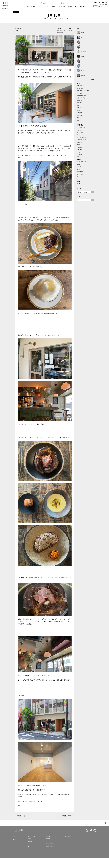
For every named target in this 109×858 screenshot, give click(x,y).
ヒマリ (78, 176)
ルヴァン (66, 146)
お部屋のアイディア (81, 139)
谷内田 (78, 169)
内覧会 (78, 144)
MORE (92, 79)
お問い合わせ (61, 6)
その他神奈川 (80, 112)
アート (78, 152)
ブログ (48, 6)
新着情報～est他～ (22, 816)
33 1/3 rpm (79, 154)
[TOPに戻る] (105, 823)
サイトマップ (49, 841)
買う (62, 3)
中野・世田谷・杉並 (81, 95)
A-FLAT (70, 30)
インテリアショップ (81, 161)
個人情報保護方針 (50, 846)
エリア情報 (79, 130)
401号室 (31, 785)
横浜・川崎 (79, 100)
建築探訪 (79, 159)
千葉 (78, 120)
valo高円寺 (79, 142)
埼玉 (78, 105)
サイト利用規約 (49, 843)
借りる (43, 3)
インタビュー (80, 179)
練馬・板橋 (79, 93)
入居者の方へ (81, 6)
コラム (78, 164)
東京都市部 (79, 103)
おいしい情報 (60, 32)
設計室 (33, 6)
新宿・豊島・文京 (81, 98)
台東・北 (79, 107)
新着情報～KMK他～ (67, 816)
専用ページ (95, 6)
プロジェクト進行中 (81, 137)
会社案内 (48, 836)
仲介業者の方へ (71, 6)
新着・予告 (79, 149)
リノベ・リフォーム (81, 174)
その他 (78, 110)
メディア (79, 166)
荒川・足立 (79, 117)
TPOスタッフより (61, 30)
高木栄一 (79, 181)
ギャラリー (41, 6)
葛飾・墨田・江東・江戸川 (83, 90)
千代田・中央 (80, 88)
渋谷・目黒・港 (80, 85)
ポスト (16, 11)
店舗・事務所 (80, 171)
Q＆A (53, 6)
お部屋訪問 (79, 147)
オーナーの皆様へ (24, 6)
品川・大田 (79, 115)
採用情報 (48, 838)
